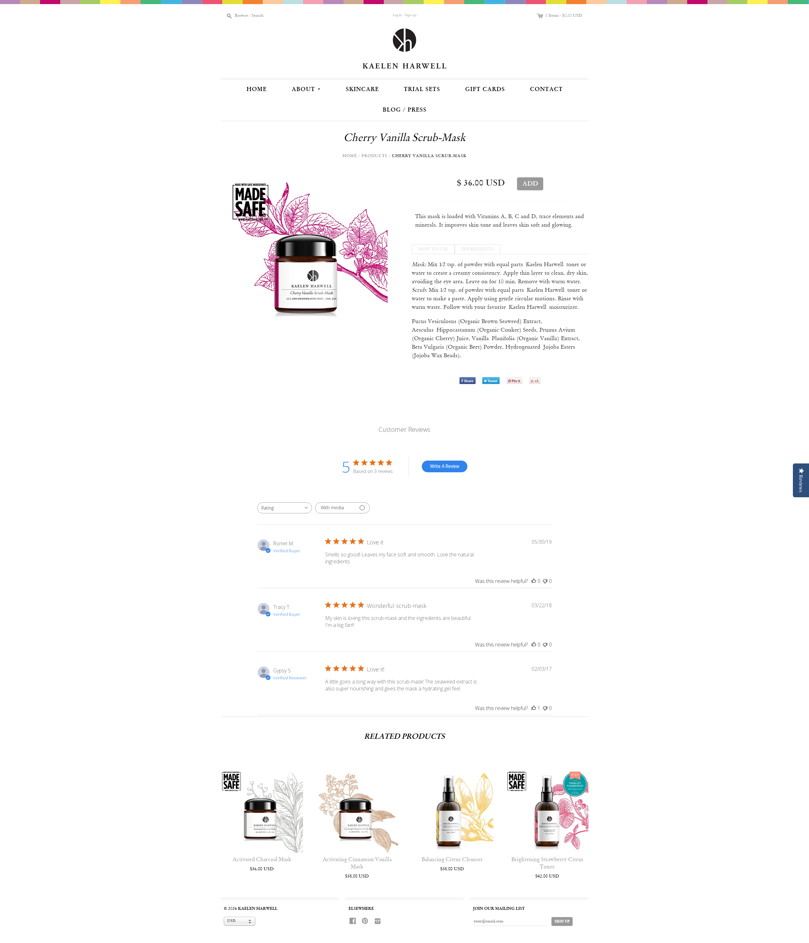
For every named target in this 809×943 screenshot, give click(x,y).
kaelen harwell (257, 909)
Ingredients (477, 249)
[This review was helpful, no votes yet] (534, 581)
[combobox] (284, 507)
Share (468, 381)
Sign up (410, 15)
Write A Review (444, 466)
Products (374, 156)
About (307, 89)
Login (396, 15)
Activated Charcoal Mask (262, 859)
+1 (536, 381)
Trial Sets (422, 89)
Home (256, 89)
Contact (546, 89)
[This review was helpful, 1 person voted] (534, 708)
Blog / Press (405, 110)
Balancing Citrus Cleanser (452, 859)
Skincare (362, 89)
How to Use (433, 249)
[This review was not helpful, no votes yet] (545, 581)
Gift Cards (485, 89)
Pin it (516, 381)
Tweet (492, 381)
